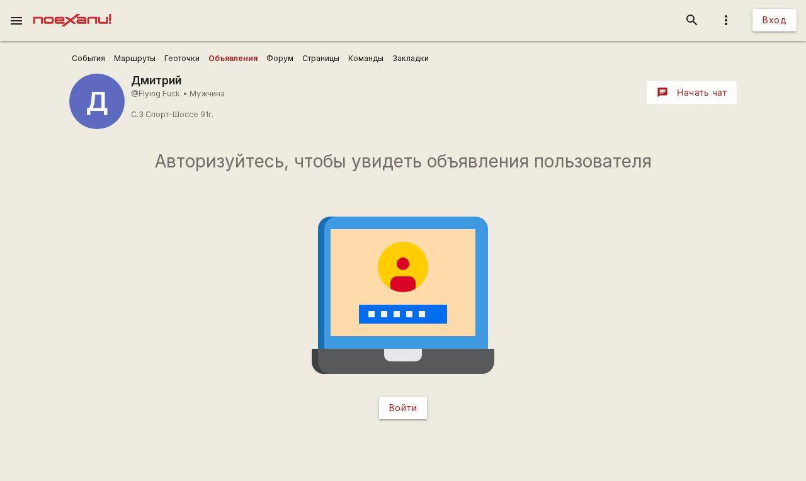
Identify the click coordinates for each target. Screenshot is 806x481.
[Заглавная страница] (72, 9)
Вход (774, 19)
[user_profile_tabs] (88, 58)
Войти (403, 407)
